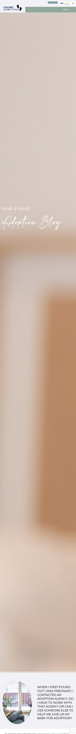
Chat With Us (53, 2)
